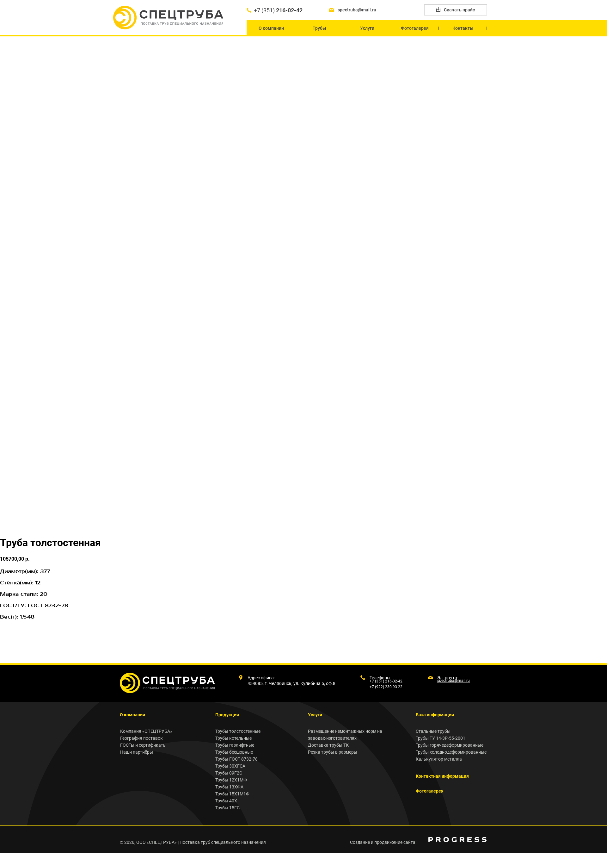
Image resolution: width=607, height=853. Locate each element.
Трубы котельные (233, 738)
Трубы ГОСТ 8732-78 (236, 759)
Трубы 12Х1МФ (231, 779)
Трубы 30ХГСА (230, 766)
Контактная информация (442, 776)
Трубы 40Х (226, 800)
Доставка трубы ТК (328, 745)
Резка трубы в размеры (332, 752)
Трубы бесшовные (234, 752)
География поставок (141, 738)
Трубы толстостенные (238, 731)
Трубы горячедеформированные (449, 745)
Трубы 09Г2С (228, 772)
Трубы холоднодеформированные (451, 752)
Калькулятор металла (439, 759)
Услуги (315, 714)
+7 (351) (278, 10)
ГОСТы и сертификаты (143, 745)
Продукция (227, 714)
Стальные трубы (433, 731)
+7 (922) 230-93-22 (386, 687)
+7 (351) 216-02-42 (386, 681)
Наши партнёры (136, 752)
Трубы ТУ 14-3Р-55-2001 (440, 738)
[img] (457, 839)
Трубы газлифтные (234, 745)
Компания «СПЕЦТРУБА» (146, 731)
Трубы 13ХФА (229, 786)
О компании (132, 714)
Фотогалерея (430, 791)
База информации (435, 714)
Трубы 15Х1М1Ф (232, 793)
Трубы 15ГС (227, 807)
